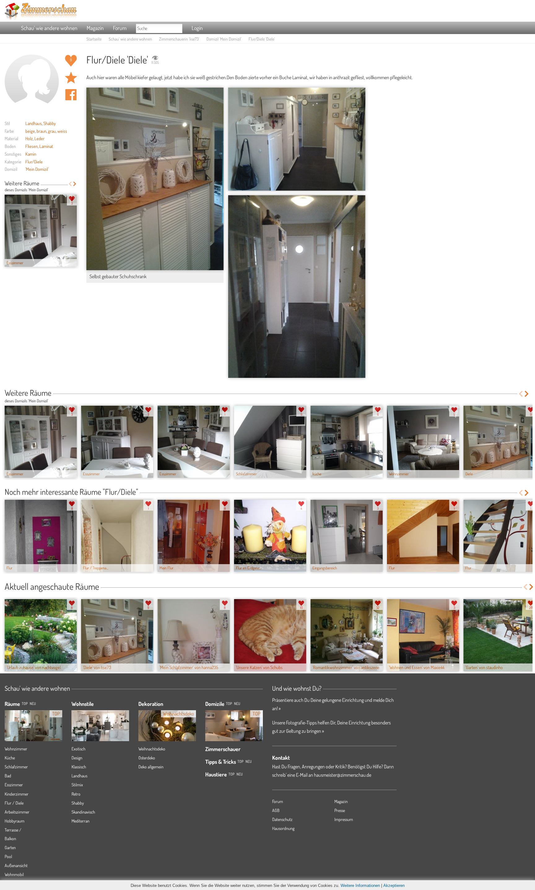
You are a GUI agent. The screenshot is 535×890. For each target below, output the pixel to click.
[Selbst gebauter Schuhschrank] (155, 179)
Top (229, 703)
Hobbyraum (14, 820)
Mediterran (80, 820)
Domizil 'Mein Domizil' (224, 38)
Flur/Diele (34, 161)
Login (197, 27)
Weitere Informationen (360, 885)
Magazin (95, 27)
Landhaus (33, 123)
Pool (8, 856)
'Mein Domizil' (37, 169)
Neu (237, 703)
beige (30, 131)
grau (52, 131)
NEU (33, 703)
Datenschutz (282, 819)
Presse (339, 810)
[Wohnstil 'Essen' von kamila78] (100, 729)
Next (74, 184)
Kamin (30, 154)
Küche (10, 757)
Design (77, 757)
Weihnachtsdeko (151, 748)
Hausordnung (283, 828)
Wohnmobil (14, 874)
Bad (8, 775)
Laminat (46, 146)
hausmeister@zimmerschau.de (342, 775)
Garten (10, 847)
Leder (39, 138)
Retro (76, 794)
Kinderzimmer (16, 794)
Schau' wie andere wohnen (49, 27)
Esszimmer (14, 784)
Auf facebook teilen (71, 95)
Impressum (343, 819)
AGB (276, 810)
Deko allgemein (150, 766)
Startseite (94, 38)
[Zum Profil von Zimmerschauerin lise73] (32, 81)
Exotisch (78, 748)
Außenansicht (16, 865)
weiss (62, 131)
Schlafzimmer (16, 766)
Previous (70, 184)
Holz (29, 138)
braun (41, 131)
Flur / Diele (14, 803)
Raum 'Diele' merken (71, 77)
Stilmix (77, 784)
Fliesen (31, 146)
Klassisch (79, 766)
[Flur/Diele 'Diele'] (296, 139)
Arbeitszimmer (17, 811)
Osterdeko (146, 757)
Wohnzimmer (16, 748)
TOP (25, 703)
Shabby (49, 123)
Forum (120, 27)
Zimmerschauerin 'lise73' (179, 38)
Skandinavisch (83, 811)
